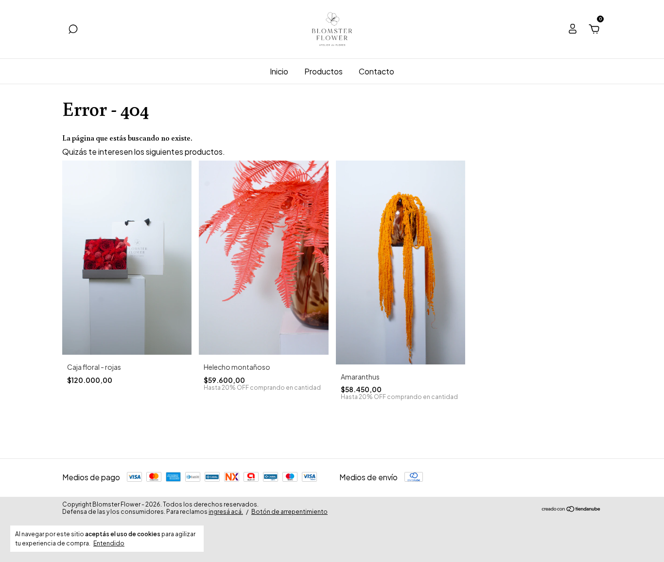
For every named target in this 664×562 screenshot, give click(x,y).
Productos (323, 71)
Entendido (108, 543)
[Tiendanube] (571, 509)
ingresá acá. (226, 511)
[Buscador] (73, 29)
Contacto (376, 71)
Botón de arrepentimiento (289, 511)
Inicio (279, 71)
